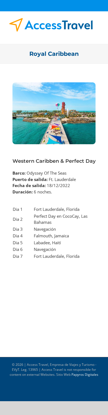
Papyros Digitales (84, 374)
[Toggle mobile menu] (97, 35)
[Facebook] (46, 5)
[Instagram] (59, 5)
